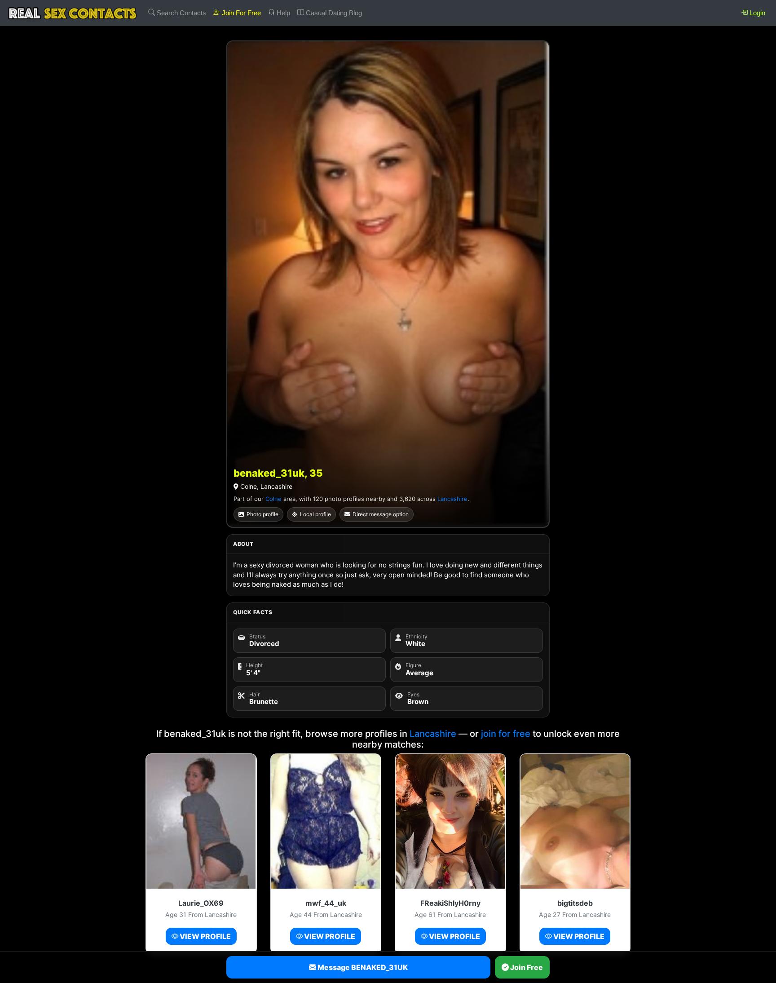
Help (282, 13)
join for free (505, 733)
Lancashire (452, 498)
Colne (273, 498)
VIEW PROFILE (204, 936)
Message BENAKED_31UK (362, 967)
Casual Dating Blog (333, 13)
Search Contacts (180, 13)
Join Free (526, 967)
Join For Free (240, 13)
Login (756, 13)
